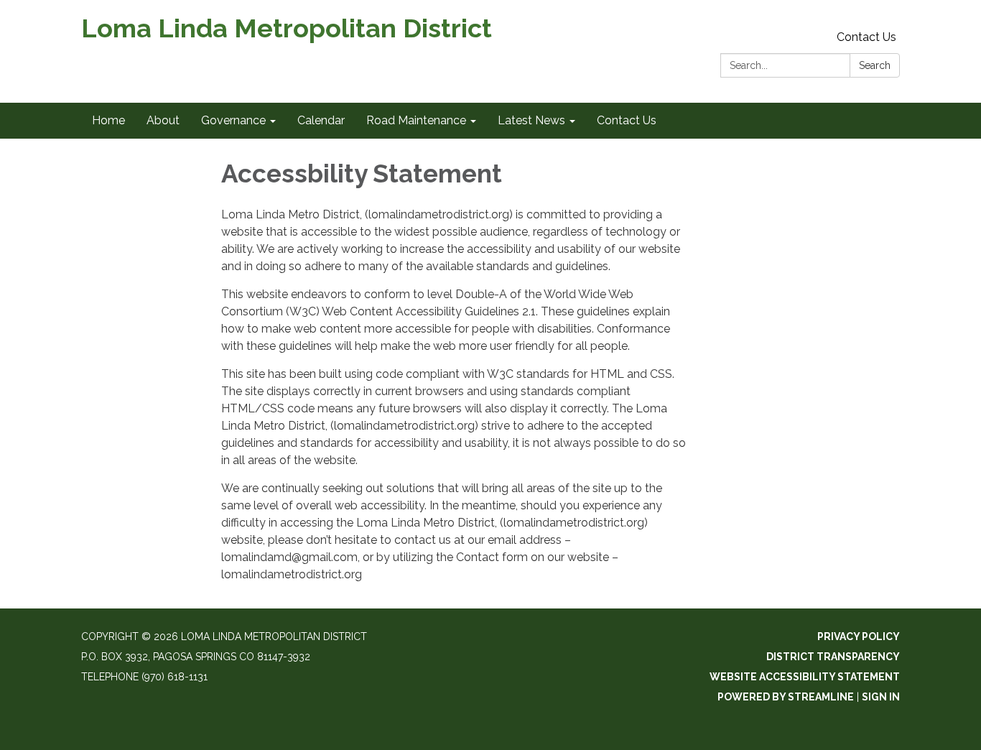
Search (875, 65)
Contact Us (866, 37)
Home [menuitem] (108, 120)
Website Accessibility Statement (805, 676)
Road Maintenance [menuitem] (416, 120)
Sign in (881, 697)
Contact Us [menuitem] (626, 120)
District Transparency (833, 656)
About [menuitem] (163, 120)
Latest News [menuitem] (531, 120)
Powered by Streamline (785, 697)
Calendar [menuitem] (321, 120)
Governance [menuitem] (233, 120)
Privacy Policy (858, 636)
